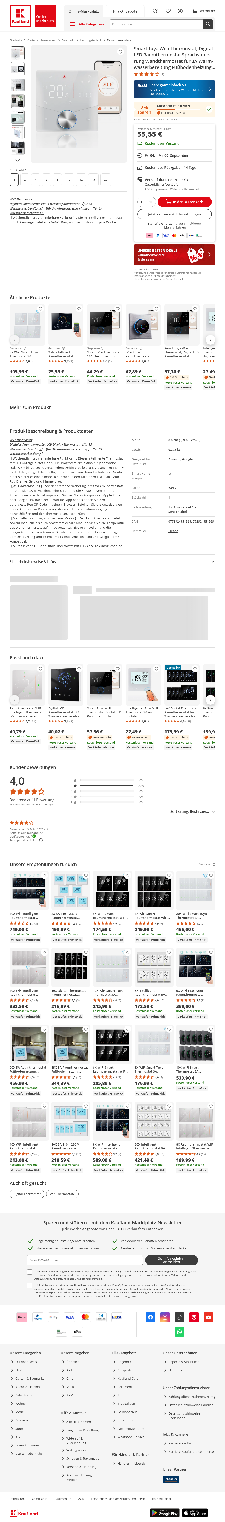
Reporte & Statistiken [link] (184, 1362)
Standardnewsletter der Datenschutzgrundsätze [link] (75, 1275)
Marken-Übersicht (28, 1453)
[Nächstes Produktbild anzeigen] (17, 160)
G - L (69, 1378)
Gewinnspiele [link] (128, 1412)
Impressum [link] (17, 1499)
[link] (125, 11)
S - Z (69, 1395)
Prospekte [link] (125, 1370)
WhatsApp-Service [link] (131, 1437)
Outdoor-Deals (26, 1362)
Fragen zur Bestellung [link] (82, 1430)
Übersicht (73, 1362)
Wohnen (21, 1403)
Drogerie (21, 1420)
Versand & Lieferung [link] (81, 1467)
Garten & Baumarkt (29, 1378)
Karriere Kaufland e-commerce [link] (191, 1452)
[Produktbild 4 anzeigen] (18, 101)
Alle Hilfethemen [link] (78, 1422)
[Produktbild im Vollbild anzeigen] (79, 104)
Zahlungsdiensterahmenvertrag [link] (192, 1397)
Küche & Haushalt (28, 1387)
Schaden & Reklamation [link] (83, 1458)
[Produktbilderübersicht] (17, 104)
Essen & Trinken (27, 1445)
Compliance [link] (39, 1499)
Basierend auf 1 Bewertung (32, 800)
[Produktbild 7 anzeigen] (18, 148)
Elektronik (22, 1370)
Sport (19, 1428)
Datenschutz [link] (62, 1499)
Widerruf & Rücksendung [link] (76, 1440)
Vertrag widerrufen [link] (80, 1450)
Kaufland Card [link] (128, 1378)
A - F (69, 1370)
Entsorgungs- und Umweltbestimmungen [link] (118, 1499)
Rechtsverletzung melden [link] (79, 1477)
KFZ (18, 1437)
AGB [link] (81, 1499)
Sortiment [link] (125, 1387)
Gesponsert (16, 348)
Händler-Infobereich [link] (132, 1463)
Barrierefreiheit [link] (162, 1499)
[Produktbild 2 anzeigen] (18, 69)
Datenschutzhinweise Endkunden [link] (184, 1415)
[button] (107, 780)
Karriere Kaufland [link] (182, 1443)
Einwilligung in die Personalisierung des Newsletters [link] (94, 1288)
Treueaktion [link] (126, 1403)
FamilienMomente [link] (131, 1428)
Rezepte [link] (123, 1395)
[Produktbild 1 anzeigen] (18, 53)
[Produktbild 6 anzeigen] (18, 132)
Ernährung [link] (125, 1420)
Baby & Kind (24, 1395)
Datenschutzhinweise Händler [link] (191, 1405)
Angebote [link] (125, 1362)
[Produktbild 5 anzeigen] (18, 117)
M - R (70, 1387)
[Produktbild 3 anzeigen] (18, 85)
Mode (19, 1412)
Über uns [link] (175, 1370)
